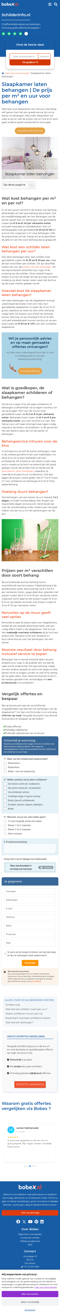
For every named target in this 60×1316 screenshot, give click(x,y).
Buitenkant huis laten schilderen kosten (28, 1018)
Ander (11, 808)
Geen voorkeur (15, 833)
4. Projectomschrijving (15, 842)
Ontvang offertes (30, 371)
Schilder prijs (13, 1004)
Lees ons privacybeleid (46, 1287)
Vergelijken (29, 62)
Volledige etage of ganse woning (24, 796)
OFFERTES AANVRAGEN (30, 1084)
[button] (25, 1166)
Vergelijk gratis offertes (30, 130)
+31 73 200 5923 (31, 1267)
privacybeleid (36, 981)
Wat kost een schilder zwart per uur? (26, 1009)
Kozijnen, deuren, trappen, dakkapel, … (26, 804)
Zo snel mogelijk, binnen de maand (25, 821)
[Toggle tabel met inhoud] (30, 185)
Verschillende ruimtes (18, 792)
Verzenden (30, 963)
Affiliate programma (30, 1241)
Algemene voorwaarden (30, 1234)
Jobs (30, 1244)
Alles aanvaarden (30, 1294)
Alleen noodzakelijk (30, 1302)
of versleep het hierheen (21, 867)
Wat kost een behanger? (18, 73)
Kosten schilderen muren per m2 (24, 1013)
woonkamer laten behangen (18, 471)
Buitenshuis (13, 767)
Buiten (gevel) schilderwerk (21, 800)
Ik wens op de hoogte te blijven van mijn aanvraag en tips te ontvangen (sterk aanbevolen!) (31, 954)
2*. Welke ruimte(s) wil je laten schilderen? (25, 779)
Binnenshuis (14, 763)
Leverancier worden (30, 1237)
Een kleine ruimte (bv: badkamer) (24, 784)
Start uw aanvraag (30, 1212)
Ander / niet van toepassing (21, 771)
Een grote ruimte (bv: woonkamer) (24, 788)
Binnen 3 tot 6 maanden (19, 829)
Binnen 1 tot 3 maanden (19, 825)
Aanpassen (30, 1310)
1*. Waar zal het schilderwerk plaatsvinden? (26, 759)
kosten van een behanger (36, 267)
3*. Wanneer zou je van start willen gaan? (25, 817)
